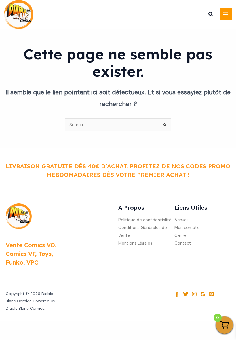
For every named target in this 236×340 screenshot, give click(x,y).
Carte (180, 235)
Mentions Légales (135, 243)
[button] (211, 15)
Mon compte (187, 228)
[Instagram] (194, 294)
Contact (182, 243)
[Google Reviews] (202, 294)
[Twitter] (185, 294)
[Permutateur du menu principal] (226, 14)
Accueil (181, 220)
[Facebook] (177, 294)
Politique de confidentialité (145, 220)
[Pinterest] (211, 294)
